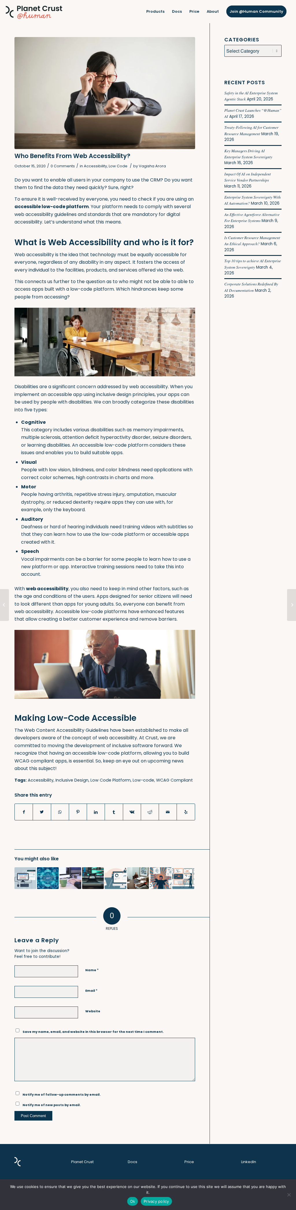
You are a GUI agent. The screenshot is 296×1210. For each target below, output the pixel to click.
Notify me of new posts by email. (52, 1105)
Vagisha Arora (152, 166)
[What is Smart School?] (291, 605)
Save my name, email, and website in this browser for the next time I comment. (93, 1031)
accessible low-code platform (106, 753)
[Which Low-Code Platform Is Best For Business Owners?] (183, 878)
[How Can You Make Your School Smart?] (138, 878)
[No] (289, 1195)
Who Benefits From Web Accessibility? (72, 156)
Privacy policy (156, 1201)
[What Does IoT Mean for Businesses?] (48, 878)
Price (189, 1162)
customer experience (103, 619)
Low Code (118, 166)
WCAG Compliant (174, 780)
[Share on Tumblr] (114, 812)
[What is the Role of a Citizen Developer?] (25, 878)
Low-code (143, 780)
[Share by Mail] (168, 812)
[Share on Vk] (132, 812)
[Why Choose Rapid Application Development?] (93, 878)
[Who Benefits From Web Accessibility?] (104, 93)
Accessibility (95, 166)
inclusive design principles (125, 394)
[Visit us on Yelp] (186, 812)
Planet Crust (82, 1162)
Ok (132, 1201)
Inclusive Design (72, 780)
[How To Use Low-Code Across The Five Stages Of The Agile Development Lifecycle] (160, 878)
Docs (132, 1162)
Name (92, 970)
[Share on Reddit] (150, 812)
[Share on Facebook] (24, 812)
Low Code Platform (110, 780)
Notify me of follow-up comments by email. (62, 1094)
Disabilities (26, 386)
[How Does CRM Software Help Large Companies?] (4, 605)
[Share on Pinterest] (78, 812)
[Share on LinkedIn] (96, 812)
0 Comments (63, 166)
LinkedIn (248, 1162)
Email (91, 990)
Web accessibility (34, 254)
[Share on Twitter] (42, 812)
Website (92, 1011)
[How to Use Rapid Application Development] (70, 878)
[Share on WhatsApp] (60, 812)
